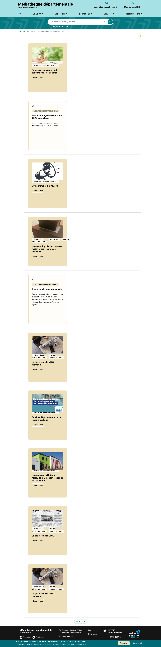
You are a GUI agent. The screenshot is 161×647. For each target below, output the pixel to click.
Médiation (54, 239)
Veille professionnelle (55, 356)
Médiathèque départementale (45, 66)
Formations (84, 14)
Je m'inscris (115, 637)
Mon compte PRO (132, 7)
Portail (66, 26)
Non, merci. (137, 643)
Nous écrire (92, 634)
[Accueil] (45, 5)
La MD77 (37, 14)
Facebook (27, 637)
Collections (60, 14)
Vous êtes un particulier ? (105, 7)
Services (108, 14)
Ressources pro (133, 14)
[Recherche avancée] (104, 21)
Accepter (124, 643)
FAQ (89, 630)
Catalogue (56, 26)
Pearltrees (40, 637)
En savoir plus (38, 77)
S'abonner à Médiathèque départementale (140, 37)
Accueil (22, 31)
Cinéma (66, 239)
